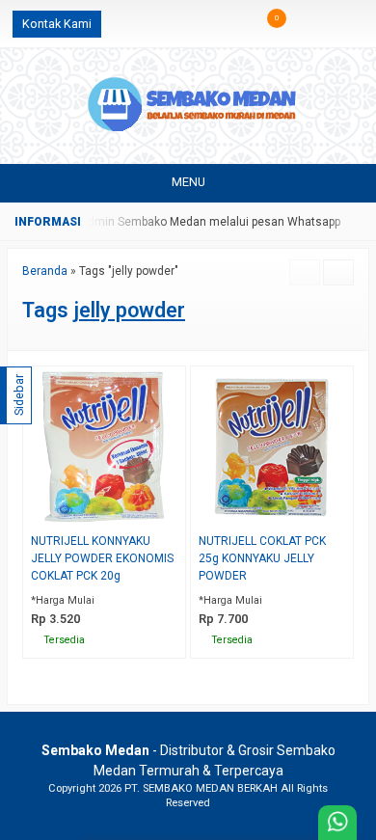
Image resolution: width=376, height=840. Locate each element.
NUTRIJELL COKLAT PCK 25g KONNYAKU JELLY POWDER (262, 558)
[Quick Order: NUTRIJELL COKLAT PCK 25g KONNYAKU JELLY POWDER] (343, 513)
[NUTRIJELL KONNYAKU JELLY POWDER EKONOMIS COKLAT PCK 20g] (104, 446)
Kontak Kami (57, 23)
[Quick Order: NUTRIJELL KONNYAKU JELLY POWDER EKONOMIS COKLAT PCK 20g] (175, 513)
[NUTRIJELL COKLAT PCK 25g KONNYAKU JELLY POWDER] (272, 446)
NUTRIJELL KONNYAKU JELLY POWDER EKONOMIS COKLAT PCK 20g (102, 558)
